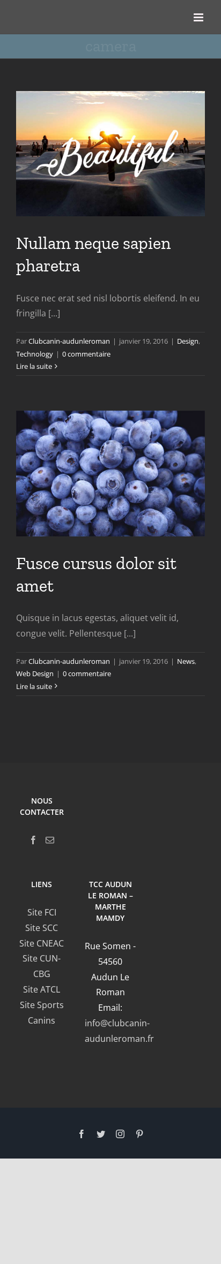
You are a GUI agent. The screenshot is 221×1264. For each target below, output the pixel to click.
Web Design (35, 673)
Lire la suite (34, 366)
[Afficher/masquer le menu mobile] (199, 17)
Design (187, 341)
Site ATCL (41, 989)
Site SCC (41, 928)
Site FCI (41, 912)
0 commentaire (86, 354)
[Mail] (50, 840)
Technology (34, 354)
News (186, 661)
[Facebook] (33, 840)
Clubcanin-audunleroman (69, 341)
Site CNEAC (41, 943)
